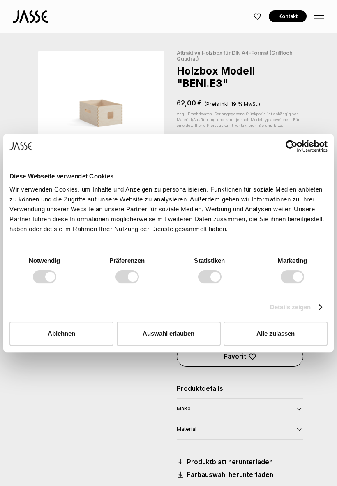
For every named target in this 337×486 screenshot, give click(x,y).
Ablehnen (61, 333)
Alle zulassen (275, 333)
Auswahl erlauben (168, 333)
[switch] (127, 276)
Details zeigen (290, 307)
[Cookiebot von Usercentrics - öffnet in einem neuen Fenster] (292, 146)
